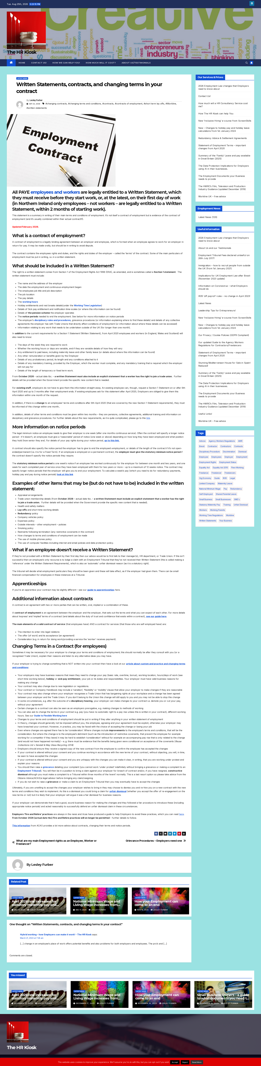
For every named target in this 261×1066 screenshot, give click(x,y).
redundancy (236, 489)
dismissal (242, 451)
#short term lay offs (154, 103)
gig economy (205, 478)
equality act (204, 467)
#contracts (108, 103)
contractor (212, 446)
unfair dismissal (241, 505)
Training (227, 505)
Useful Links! (205, 413)
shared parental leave (226, 494)
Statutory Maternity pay (209, 505)
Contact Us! (39, 63)
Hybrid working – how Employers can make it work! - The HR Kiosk (55, 934)
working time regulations (211, 515)
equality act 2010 (220, 467)
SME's (237, 499)
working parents (217, 510)
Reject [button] (185, 1062)
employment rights (207, 462)
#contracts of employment (128, 103)
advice (202, 441)
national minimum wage (209, 489)
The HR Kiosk (21, 52)
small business (205, 499)
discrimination (229, 451)
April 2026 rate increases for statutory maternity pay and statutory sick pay (34, 904)
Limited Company (207, 483)
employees (216, 457)
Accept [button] (175, 1062)
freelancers (230, 473)
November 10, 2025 (148, 1003)
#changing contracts (56, 103)
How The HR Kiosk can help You (215, 113)
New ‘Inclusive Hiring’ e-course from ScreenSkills (224, 120)
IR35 (225, 478)
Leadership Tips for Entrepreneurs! (217, 310)
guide (217, 478)
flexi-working (237, 467)
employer (229, 457)
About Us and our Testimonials (214, 248)
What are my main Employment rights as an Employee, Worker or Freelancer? (56, 842)
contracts (238, 446)
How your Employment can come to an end (156, 903)
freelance (203, 473)
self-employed (206, 494)
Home (22, 63)
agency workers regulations (222, 441)
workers (203, 510)
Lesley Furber (36, 100)
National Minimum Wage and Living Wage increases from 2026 (96, 904)
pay (225, 489)
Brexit (201, 446)
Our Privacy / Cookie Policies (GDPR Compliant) (223, 335)
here (181, 814)
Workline (230, 515)
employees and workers (55, 192)
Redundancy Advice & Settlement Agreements (222, 138)
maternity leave (225, 483)
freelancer (216, 473)
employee (203, 457)
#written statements (37, 108)
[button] (247, 62)
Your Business (225, 520)
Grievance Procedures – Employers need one (154, 840)
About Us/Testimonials (136, 63)
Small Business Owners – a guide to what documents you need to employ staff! (223, 998)
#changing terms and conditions (84, 103)
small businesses (223, 499)
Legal (232, 478)
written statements (207, 520)
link (148, 418)
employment (241, 457)
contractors (225, 446)
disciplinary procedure (209, 451)
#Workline (171, 103)
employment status (227, 462)
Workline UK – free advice (212, 196)
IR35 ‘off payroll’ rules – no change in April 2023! (224, 296)
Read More (196, 1062)
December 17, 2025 (23, 1003)
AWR (240, 441)
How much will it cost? (101, 63)
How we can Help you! (66, 63)
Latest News (22, 78)
